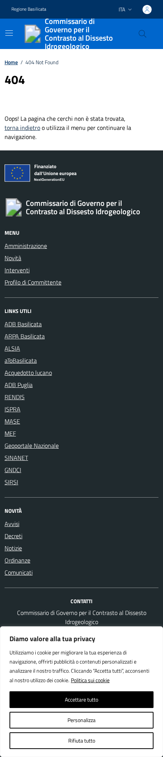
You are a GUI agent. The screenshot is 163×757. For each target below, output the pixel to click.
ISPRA (12, 409)
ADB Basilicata (23, 324)
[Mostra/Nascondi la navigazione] (9, 33)
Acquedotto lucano (28, 372)
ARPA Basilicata (25, 336)
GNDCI (13, 469)
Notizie (13, 548)
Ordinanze (17, 560)
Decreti (13, 535)
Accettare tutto (81, 699)
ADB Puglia (19, 384)
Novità (13, 257)
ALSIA (12, 348)
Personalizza (81, 720)
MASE (12, 421)
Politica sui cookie (90, 680)
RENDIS (15, 396)
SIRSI (11, 482)
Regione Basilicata (28, 9)
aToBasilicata (21, 360)
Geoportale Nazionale (32, 445)
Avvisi (12, 523)
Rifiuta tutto (81, 740)
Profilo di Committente (33, 282)
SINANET (16, 457)
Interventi (17, 270)
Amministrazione (26, 245)
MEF (10, 433)
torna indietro (22, 127)
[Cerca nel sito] (142, 34)
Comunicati (19, 572)
